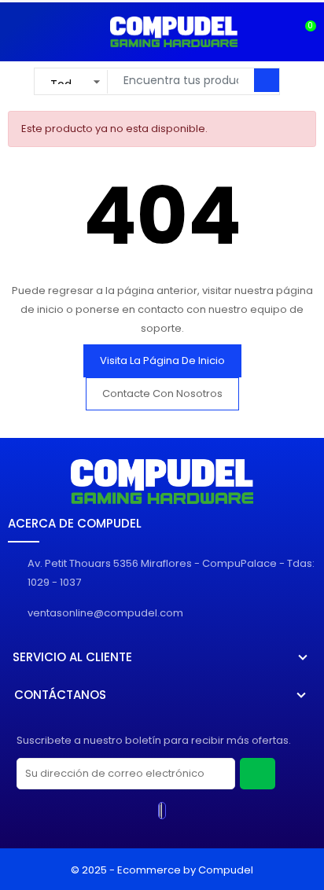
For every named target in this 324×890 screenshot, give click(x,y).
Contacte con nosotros (162, 393)
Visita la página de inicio (162, 360)
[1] (257, 773)
